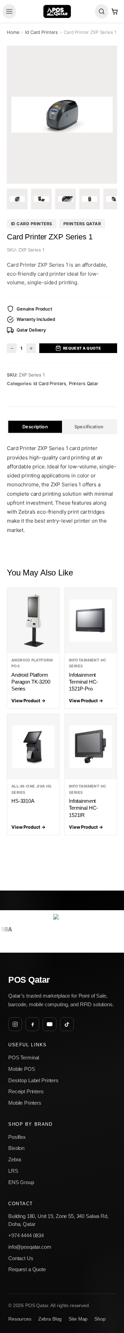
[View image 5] (113, 199)
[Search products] (101, 11)
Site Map (78, 1319)
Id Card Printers (41, 32)
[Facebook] (32, 1024)
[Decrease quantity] (12, 348)
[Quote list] (114, 11)
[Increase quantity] (31, 348)
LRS (13, 1171)
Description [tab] (35, 426)
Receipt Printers (26, 1091)
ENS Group (21, 1182)
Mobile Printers (24, 1103)
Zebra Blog (50, 1319)
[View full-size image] (62, 115)
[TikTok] (67, 1024)
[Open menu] (9, 11)
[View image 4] (89, 199)
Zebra (14, 1159)
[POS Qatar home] (57, 11)
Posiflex (17, 1137)
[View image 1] (17, 199)
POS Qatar (29, 979)
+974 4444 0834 (26, 1235)
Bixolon (16, 1148)
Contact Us (20, 1258)
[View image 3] (65, 199)
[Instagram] (15, 1024)
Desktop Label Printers (33, 1080)
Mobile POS (21, 1069)
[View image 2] (41, 199)
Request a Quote (82, 348)
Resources (19, 1319)
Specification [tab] (88, 426)
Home (13, 32)
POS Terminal (23, 1057)
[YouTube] (49, 1024)
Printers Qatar (82, 223)
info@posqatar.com (29, 1247)
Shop (99, 1319)
